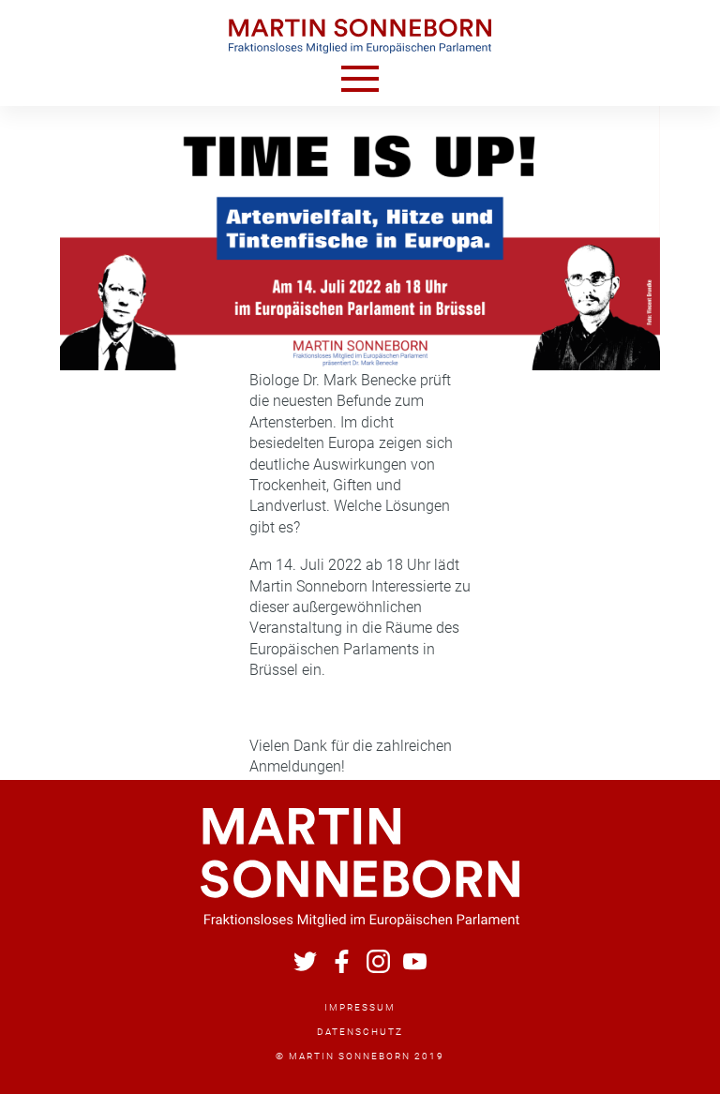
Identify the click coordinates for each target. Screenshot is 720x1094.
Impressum (360, 1007)
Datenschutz (360, 1032)
